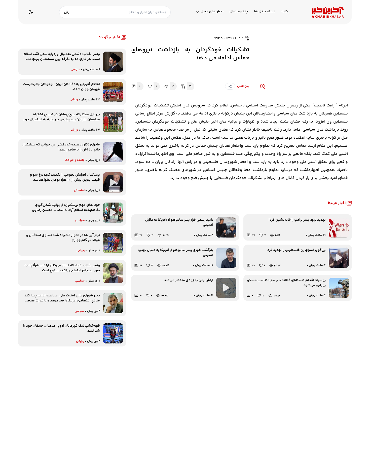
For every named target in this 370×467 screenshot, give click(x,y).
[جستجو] (66, 12)
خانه (284, 11)
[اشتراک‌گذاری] (230, 86)
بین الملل (243, 86)
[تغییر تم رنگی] (30, 12)
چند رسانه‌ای (239, 11)
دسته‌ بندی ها (264, 11)
